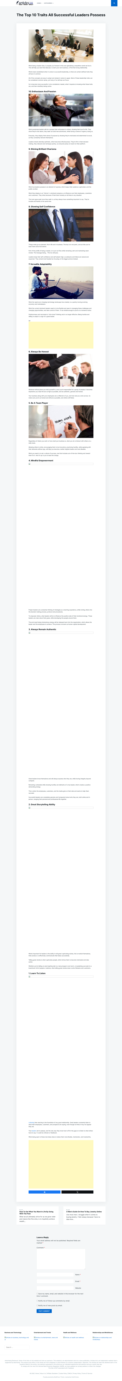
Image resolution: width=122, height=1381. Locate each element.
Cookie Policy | (63, 1373)
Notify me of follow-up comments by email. (54, 1301)
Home (39, 3)
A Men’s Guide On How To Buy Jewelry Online (84, 1212)
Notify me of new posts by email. (50, 1305)
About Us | (43, 1373)
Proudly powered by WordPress (51, 1377)
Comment (41, 1248)
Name (78, 1275)
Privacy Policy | (77, 1373)
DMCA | (70, 1373)
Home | (37, 1373)
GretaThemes (75, 1377)
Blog (21, 1210)
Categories (48, 3)
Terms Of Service (87, 1373)
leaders (34, 1131)
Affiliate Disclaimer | (53, 1373)
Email (77, 1281)
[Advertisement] (61, 335)
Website (78, 1288)
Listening (31, 1122)
